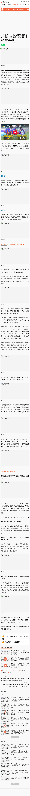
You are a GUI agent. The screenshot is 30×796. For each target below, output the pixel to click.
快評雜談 (21, 5)
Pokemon (12, 672)
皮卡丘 (15, 671)
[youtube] (24, 1)
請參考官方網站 (6, 629)
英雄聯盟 (8, 9)
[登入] (26, 1)
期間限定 (10, 671)
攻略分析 (3, 5)
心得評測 (9, 5)
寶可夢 (3, 671)
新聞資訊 (15, 5)
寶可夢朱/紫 (22, 671)
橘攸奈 (14, 9)
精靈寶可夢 (4, 672)
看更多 (15, 737)
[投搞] (22, 1)
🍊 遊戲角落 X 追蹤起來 (11, 642)
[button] (28, 1)
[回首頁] (5, 2)
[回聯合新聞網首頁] (1, 2)
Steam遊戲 (22, 9)
